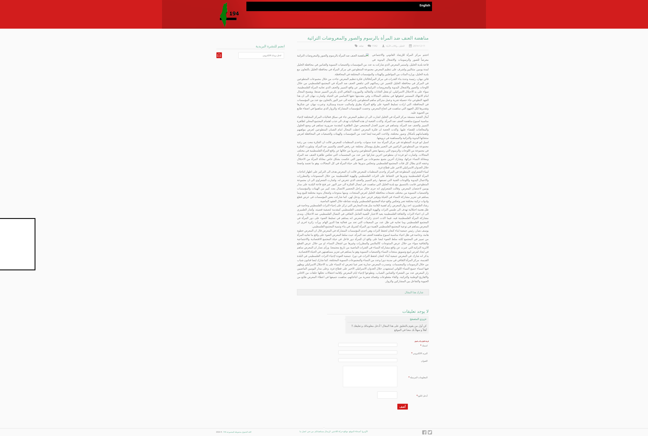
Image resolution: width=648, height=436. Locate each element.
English (425, 5)
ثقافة (361, 45)
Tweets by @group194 (23, 219)
